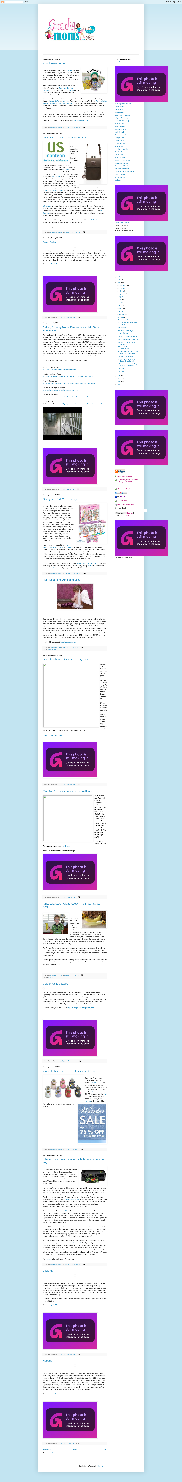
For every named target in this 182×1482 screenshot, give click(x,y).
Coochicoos (119, 146)
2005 (119, 384)
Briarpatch (69, 547)
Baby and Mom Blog (121, 118)
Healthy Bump (119, 124)
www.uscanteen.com (64, 227)
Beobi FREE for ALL (55, 63)
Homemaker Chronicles (122, 166)
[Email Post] (83, 127)
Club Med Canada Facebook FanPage (60, 851)
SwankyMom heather (122, 223)
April (120, 308)
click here (66, 846)
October (121, 291)
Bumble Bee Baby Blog (122, 160)
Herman (88, 1101)
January (121, 317)
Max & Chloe (119, 154)
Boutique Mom (119, 138)
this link (69, 70)
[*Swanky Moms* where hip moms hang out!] (123, 489)
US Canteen (66, 170)
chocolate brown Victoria (54, 190)
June (120, 303)
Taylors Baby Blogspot (122, 115)
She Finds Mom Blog (122, 149)
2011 (119, 277)
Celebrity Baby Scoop (122, 121)
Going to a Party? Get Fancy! (60, 499)
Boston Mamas (120, 140)
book (89, 566)
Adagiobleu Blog (120, 129)
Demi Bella (49, 242)
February (121, 314)
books (51, 101)
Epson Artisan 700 (72, 1199)
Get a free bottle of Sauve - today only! (66, 659)
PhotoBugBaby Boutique (123, 104)
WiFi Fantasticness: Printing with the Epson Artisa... (127, 365)
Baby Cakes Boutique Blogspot (125, 171)
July (120, 300)
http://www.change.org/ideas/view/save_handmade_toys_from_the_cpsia (69, 383)
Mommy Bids (119, 109)
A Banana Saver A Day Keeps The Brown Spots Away (128, 352)
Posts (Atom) (56, 1453)
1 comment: (75, 975)
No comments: (76, 127)
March (120, 311)
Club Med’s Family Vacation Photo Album (67, 791)
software (66, 101)
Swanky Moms (119, 107)
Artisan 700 (62, 1211)
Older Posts (102, 1449)
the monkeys (69, 90)
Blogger (100, 1466)
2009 (119, 283)
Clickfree (48, 1270)
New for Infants (120, 177)
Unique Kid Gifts (120, 157)
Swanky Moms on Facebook (122, 61)
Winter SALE (96, 1083)
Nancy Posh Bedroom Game (87, 563)
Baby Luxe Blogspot (121, 163)
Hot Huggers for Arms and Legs (61, 579)
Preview (130, 513)
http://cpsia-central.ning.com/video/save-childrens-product (83, 404)
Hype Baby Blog (120, 126)
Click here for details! (52, 735)
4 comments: (71, 489)
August (121, 297)
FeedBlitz (126, 515)
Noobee (47, 1360)
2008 (119, 376)
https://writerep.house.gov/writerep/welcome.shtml (61, 390)
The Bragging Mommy (122, 169)
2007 (119, 379)
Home (75, 1449)
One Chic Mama (120, 152)
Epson (48, 1259)
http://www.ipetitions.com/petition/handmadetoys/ (60, 369)
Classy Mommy (120, 143)
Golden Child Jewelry (55, 983)
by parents (68, 112)
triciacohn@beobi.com (80, 120)
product (50, 977)
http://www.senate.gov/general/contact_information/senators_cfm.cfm (67, 397)
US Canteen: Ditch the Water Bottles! (65, 137)
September (122, 294)
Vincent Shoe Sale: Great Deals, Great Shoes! (70, 1071)
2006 (119, 382)
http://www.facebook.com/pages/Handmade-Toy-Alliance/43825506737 (68, 376)
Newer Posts (47, 1449)
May (120, 305)
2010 (119, 280)
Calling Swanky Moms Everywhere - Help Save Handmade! (127, 332)
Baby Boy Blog (119, 112)
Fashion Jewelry (120, 174)
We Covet (118, 180)
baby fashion (52, 649)
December (122, 285)
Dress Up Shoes (54, 568)
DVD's (57, 101)
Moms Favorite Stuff (121, 135)
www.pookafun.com (54, 1394)
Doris (94, 1092)
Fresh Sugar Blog (120, 132)
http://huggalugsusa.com (69, 642)
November (122, 288)
